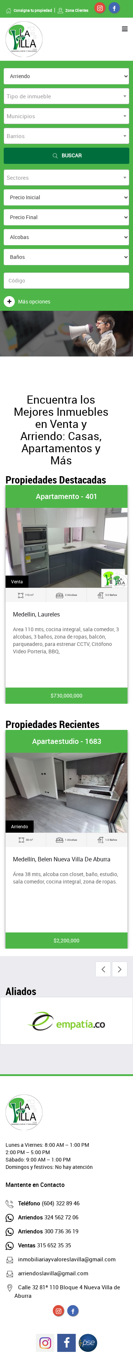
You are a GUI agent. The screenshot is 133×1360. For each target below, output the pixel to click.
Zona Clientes (76, 10)
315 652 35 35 (44, 1245)
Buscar (72, 155)
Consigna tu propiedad (33, 10)
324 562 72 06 (48, 1217)
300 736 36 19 (48, 1231)
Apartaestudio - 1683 (66, 741)
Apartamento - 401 (67, 496)
